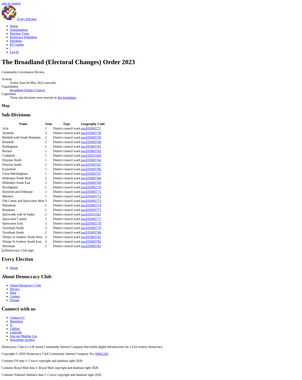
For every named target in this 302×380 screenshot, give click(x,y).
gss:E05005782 (91, 241)
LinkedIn (16, 332)
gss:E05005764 (91, 160)
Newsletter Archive (22, 340)
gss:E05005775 (91, 210)
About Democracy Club (25, 285)
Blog (13, 292)
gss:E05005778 (91, 223)
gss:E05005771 (91, 191)
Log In (14, 52)
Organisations (19, 29)
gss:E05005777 (91, 219)
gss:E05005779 (91, 228)
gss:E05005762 (91, 151)
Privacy (15, 289)
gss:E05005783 (91, 246)
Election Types (19, 33)
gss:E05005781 (91, 237)
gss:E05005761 (91, 146)
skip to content (11, 3)
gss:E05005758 (91, 133)
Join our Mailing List (23, 336)
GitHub (15, 328)
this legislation (67, 97)
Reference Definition (23, 37)
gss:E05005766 (91, 169)
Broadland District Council (27, 90)
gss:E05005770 (91, 187)
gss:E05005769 (91, 182)
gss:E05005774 (91, 205)
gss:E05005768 (91, 178)
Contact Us (17, 317)
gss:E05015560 (91, 155)
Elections (16, 41)
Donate (14, 300)
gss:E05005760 (91, 142)
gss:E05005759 (91, 137)
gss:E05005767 (91, 173)
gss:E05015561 (91, 214)
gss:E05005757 (91, 128)
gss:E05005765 (91, 164)
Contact (15, 296)
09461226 (101, 354)
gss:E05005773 (91, 201)
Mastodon (16, 321)
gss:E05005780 (91, 232)
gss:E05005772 (91, 196)
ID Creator (17, 44)
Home (14, 26)
